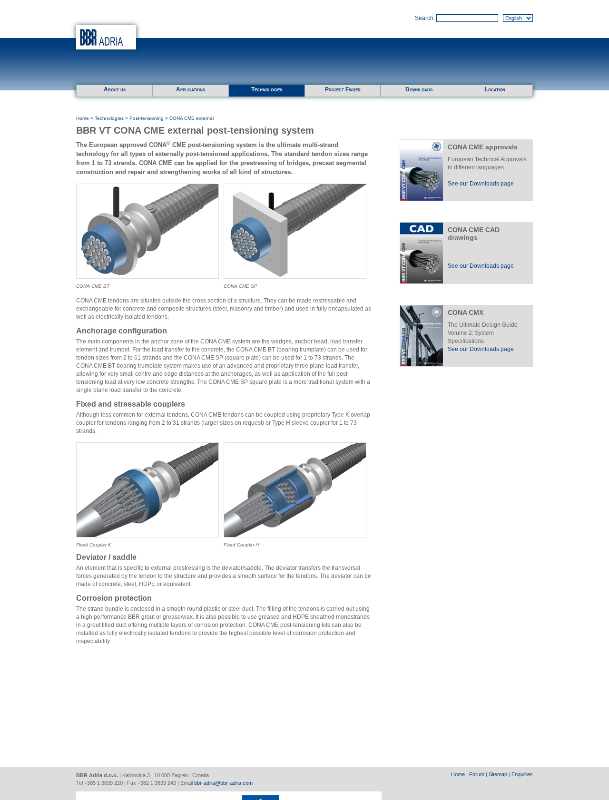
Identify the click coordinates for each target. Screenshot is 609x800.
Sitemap (498, 774)
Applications (190, 89)
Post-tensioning (146, 118)
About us (115, 89)
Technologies (266, 89)
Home (82, 118)
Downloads (418, 89)
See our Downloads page (481, 183)
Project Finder (343, 89)
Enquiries (522, 774)
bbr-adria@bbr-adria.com (223, 783)
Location (495, 89)
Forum (476, 774)
